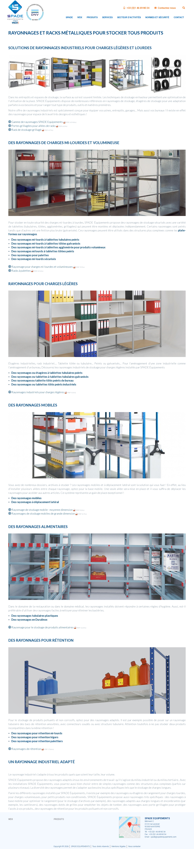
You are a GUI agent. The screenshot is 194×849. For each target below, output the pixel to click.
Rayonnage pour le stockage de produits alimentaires (43, 627)
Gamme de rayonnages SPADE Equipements (37, 121)
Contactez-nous (166, 8)
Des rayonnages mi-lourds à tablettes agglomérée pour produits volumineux (58, 247)
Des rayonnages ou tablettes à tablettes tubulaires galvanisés (50, 376)
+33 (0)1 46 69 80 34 (137, 8)
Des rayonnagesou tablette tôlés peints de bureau (42, 380)
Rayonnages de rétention (26, 748)
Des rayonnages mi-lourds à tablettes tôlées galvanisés (45, 243)
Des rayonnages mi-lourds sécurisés (33, 259)
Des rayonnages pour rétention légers (34, 737)
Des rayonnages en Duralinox (29, 619)
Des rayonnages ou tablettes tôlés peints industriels (43, 384)
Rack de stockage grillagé (26, 129)
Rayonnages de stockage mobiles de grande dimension (43, 513)
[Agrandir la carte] (129, 827)
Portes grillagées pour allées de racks (33, 125)
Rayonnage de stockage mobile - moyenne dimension (42, 509)
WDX (10, 819)
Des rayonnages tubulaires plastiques (34, 615)
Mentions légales (119, 846)
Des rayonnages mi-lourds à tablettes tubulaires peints (45, 239)
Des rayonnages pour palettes (30, 255)
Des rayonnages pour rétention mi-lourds (36, 733)
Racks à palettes (21, 270)
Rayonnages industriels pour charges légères (38, 392)
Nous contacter (134, 846)
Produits (59, 819)
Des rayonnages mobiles (26, 498)
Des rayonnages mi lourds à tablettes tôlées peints (42, 251)
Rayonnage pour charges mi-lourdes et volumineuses (42, 266)
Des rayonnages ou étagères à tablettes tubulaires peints (46, 372)
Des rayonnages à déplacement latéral (35, 502)
